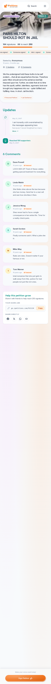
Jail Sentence (26, 98)
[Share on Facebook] (8, 318)
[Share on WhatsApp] (20, 318)
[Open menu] (45, 6)
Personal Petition (10, 98)
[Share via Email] (26, 318)
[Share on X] (14, 318)
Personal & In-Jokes (11, 16)
